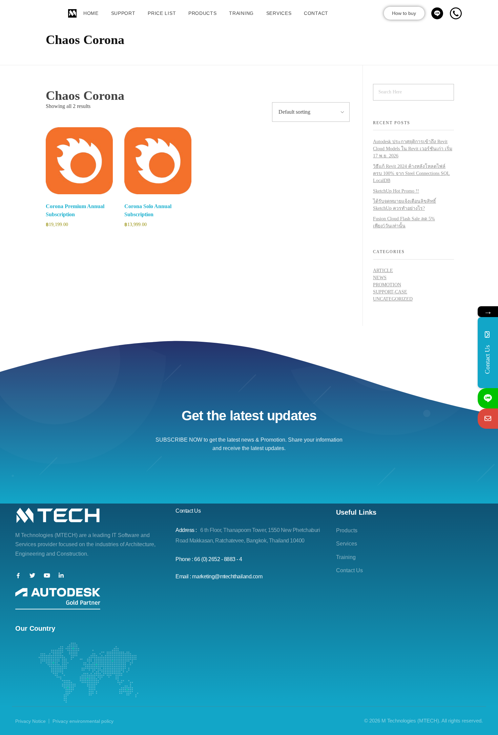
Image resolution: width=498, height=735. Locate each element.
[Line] (488, 398)
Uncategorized (393, 299)
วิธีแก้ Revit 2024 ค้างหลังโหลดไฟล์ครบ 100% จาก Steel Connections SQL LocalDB (411, 173)
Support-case (390, 291)
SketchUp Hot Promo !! (396, 191)
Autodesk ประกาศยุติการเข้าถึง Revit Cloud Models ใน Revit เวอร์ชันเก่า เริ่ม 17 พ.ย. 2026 (412, 148)
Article (383, 270)
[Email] (488, 418)
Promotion (387, 284)
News (380, 277)
